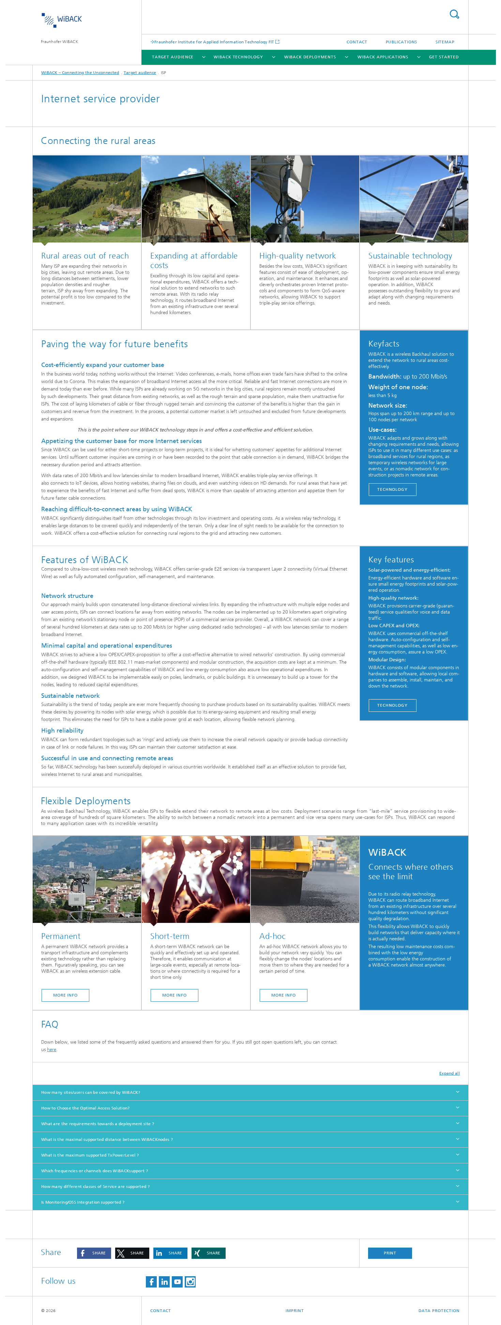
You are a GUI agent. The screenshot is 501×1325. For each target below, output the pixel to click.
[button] (94, 1253)
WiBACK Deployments (310, 57)
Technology (392, 489)
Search (454, 14)
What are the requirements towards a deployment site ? (97, 1123)
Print (390, 1253)
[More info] (87, 881)
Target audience (173, 57)
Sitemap (445, 42)
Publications (402, 42)
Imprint (295, 1310)
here (51, 1049)
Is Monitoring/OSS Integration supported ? (82, 1202)
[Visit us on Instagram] (190, 1281)
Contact (357, 42)
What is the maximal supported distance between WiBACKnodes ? (107, 1139)
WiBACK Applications (383, 57)
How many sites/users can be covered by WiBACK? (90, 1092)
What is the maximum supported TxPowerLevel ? (90, 1155)
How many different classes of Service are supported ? (95, 1186)
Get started (444, 57)
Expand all (449, 1073)
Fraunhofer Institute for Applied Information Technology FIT (214, 42)
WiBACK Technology (238, 57)
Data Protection (439, 1310)
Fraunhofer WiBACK (59, 41)
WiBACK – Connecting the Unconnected (80, 72)
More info (65, 995)
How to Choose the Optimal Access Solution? (85, 1108)
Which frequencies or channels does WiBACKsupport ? (94, 1170)
